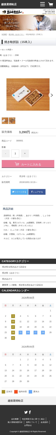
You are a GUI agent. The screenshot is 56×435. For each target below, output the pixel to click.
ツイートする (20, 192)
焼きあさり (7, 279)
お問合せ (28, 425)
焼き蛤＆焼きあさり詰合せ (14, 267)
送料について (31, 422)
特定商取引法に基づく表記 (33, 419)
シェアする (38, 192)
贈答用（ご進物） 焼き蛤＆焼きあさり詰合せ (22, 285)
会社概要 (15, 419)
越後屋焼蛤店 (9, 4)
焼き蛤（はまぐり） (16, 34)
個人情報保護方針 (15, 422)
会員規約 (44, 422)
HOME (4, 34)
